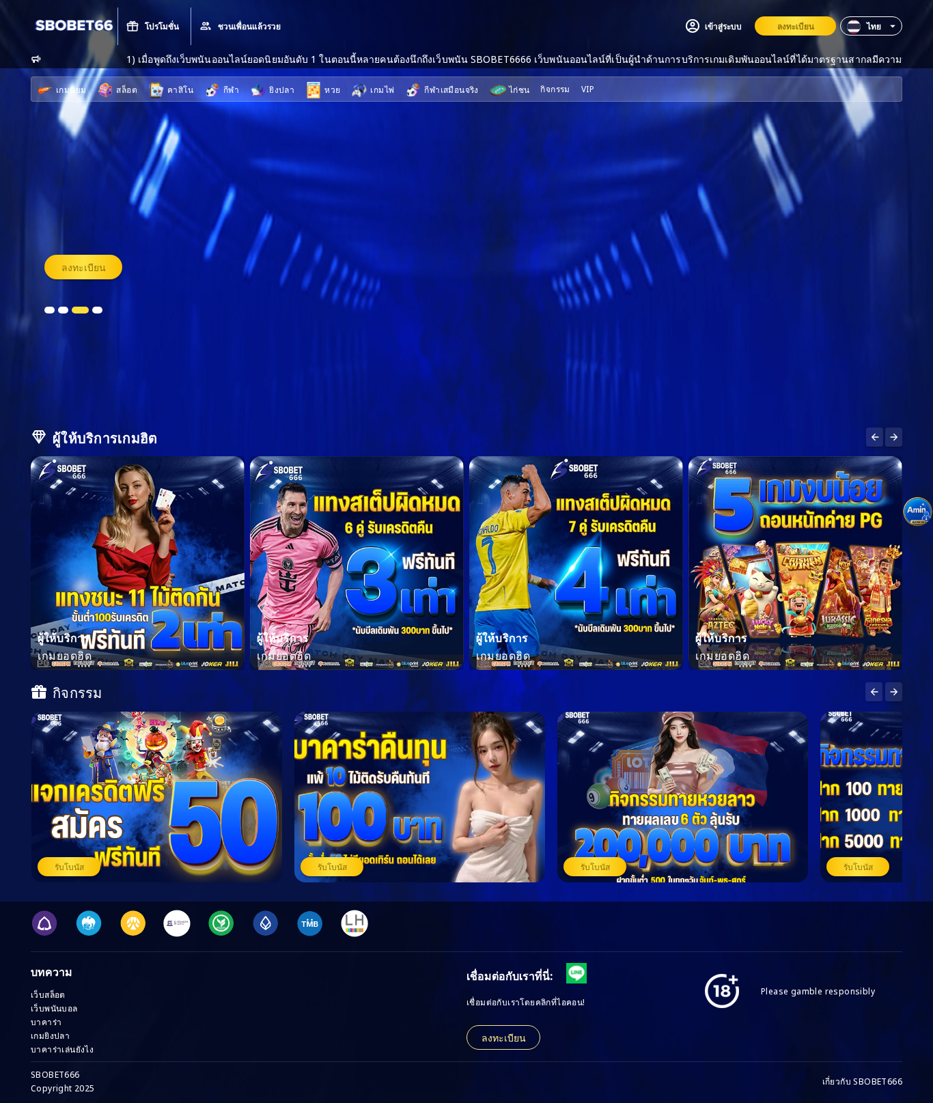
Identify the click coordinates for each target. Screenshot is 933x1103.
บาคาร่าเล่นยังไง (62, 1048)
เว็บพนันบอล (54, 1007)
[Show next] (874, 437)
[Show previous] (893, 437)
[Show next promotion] (873, 691)
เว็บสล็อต (48, 994)
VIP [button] (587, 88)
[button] (871, 26)
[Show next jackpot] (893, 691)
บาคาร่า (46, 1021)
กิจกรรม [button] (555, 88)
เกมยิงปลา (50, 1035)
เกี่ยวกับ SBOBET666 (862, 1080)
